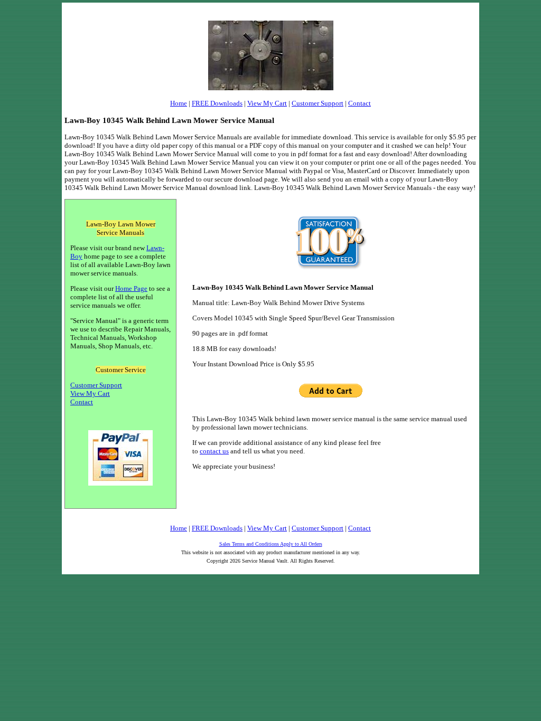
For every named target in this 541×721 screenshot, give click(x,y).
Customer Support (317, 103)
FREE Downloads (217, 103)
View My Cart (267, 103)
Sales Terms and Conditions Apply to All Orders (270, 544)
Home (178, 103)
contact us (214, 451)
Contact (359, 103)
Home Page (131, 288)
